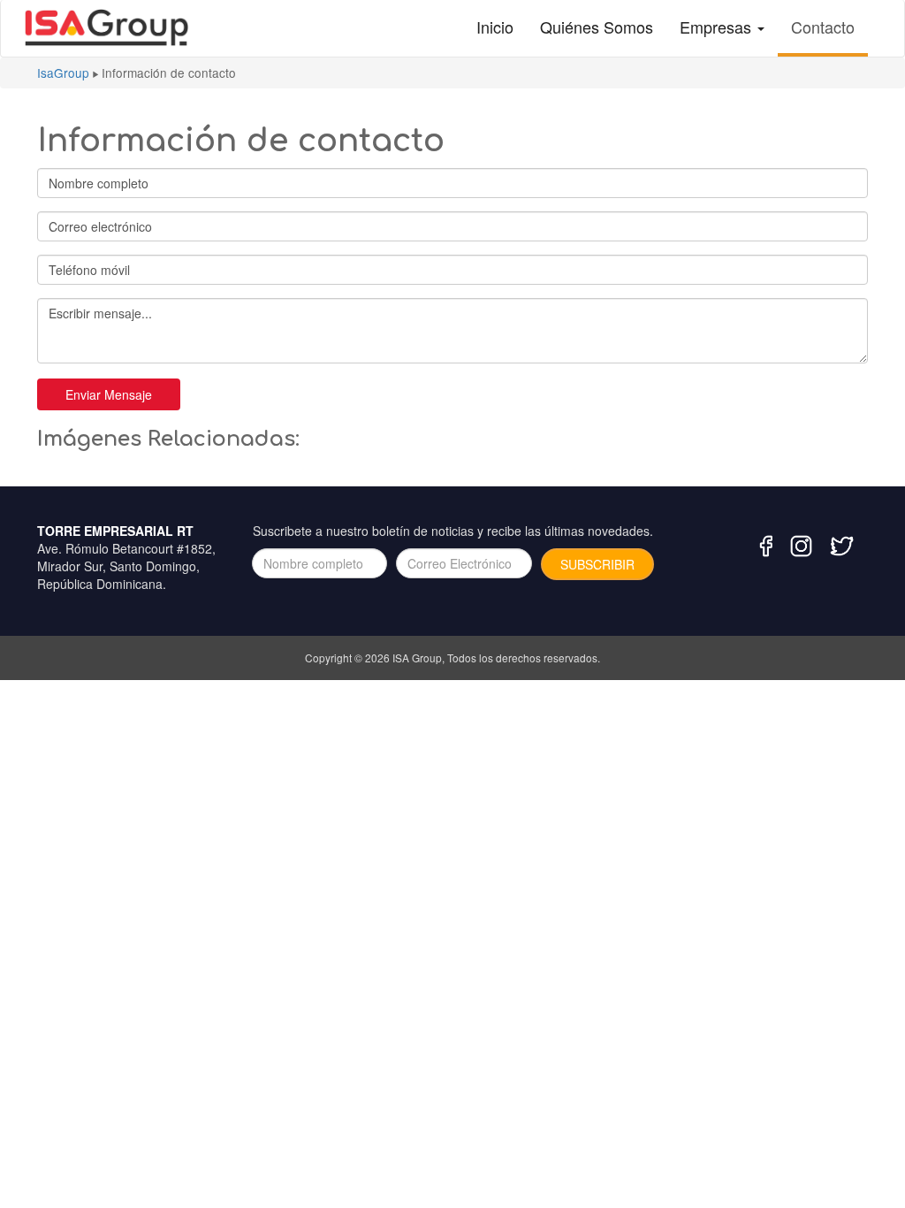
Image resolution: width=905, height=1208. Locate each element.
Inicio (494, 26)
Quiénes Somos (596, 26)
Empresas (718, 26)
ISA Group (417, 657)
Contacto (823, 26)
